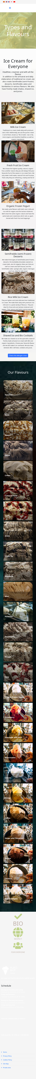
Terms (5, 1052)
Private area (7, 1067)
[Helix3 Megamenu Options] (10, 8)
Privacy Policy (7, 1056)
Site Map (6, 1064)
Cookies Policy (7, 1060)
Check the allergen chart (18, 355)
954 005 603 (25, 1035)
